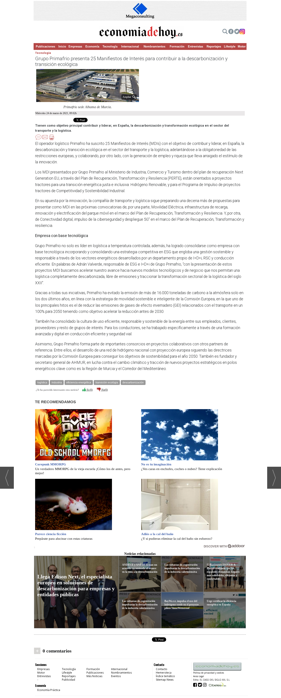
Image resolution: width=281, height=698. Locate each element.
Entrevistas (195, 46)
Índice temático (165, 676)
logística (42, 382)
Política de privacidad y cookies (208, 672)
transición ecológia (106, 382)
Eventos (116, 676)
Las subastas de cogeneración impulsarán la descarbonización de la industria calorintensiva (140, 605)
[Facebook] (231, 32)
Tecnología (110, 46)
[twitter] (237, 32)
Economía (92, 46)
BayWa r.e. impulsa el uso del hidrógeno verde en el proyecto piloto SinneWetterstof (181, 605)
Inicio (62, 46)
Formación (177, 46)
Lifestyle (229, 46)
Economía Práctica (48, 690)
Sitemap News (164, 680)
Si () (89, 389)
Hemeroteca (163, 672)
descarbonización (133, 382)
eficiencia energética (78, 382)
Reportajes (214, 46)
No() (104, 389)
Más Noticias (94, 676)
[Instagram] (242, 32)
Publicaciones (45, 46)
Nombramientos (154, 46)
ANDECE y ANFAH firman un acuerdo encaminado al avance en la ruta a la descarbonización (139, 568)
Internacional (130, 46)
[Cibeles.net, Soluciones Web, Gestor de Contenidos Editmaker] (217, 684)
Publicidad (68, 680)
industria (57, 382)
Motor (242, 46)
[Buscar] (225, 32)
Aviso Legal (198, 676)
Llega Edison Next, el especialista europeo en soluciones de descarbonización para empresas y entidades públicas (76, 585)
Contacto (161, 669)
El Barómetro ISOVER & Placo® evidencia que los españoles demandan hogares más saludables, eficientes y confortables (223, 571)
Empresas (75, 46)
